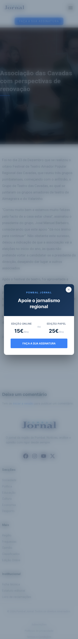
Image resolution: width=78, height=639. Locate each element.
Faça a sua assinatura (39, 343)
